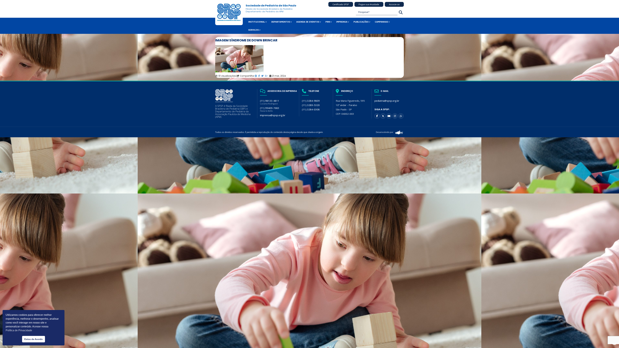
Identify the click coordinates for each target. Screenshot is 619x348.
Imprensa (341, 21)
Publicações (361, 21)
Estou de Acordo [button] (33, 339)
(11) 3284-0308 (311, 109)
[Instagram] (395, 116)
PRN (327, 21)
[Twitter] (383, 116)
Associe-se (394, 4)
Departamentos (280, 21)
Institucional (256, 21)
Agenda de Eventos (307, 21)
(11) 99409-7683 (269, 109)
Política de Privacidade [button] (19, 330)
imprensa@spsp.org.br (272, 115)
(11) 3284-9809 (311, 100)
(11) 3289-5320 (311, 105)
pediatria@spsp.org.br (386, 100)
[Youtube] (389, 116)
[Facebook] (377, 116)
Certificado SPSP (341, 4)
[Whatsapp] (400, 116)
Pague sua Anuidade (369, 4)
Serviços (253, 30)
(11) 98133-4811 (269, 102)
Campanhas (381, 21)
